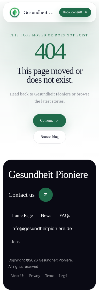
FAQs (71, 216)
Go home (46, 116)
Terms (54, 275)
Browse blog (49, 132)
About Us (18, 275)
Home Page (24, 216)
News (52, 216)
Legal (70, 275)
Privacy (37, 275)
